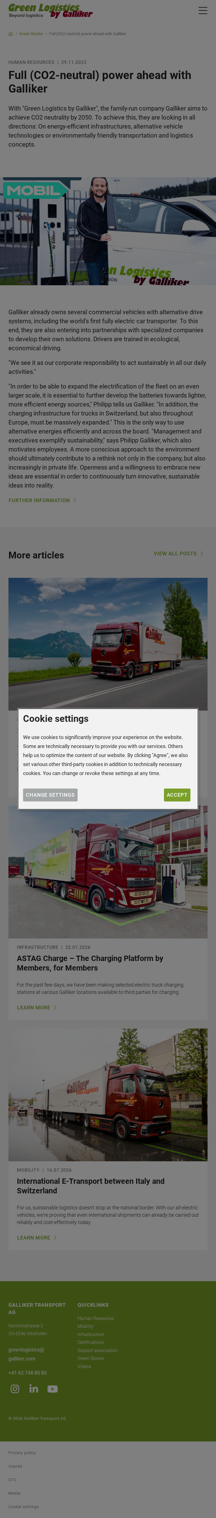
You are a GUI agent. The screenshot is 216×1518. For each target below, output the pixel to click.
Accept (177, 795)
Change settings (50, 795)
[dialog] (108, 759)
